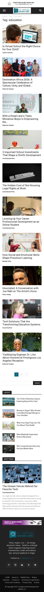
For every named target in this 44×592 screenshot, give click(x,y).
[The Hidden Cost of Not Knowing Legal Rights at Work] (22, 172)
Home (4, 16)
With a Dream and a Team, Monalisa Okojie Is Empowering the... (20, 118)
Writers (34, 577)
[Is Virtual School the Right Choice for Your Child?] (22, 33)
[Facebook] (8, 565)
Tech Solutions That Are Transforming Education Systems (21, 323)
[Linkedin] (22, 565)
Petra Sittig (6, 294)
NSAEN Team (25, 577)
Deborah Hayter (8, 89)
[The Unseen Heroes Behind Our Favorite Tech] (22, 473)
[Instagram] (15, 564)
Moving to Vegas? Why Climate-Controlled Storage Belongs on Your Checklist (29, 413)
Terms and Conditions (12, 582)
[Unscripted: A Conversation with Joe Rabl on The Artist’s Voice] (22, 275)
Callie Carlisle (7, 52)
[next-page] (26, 374)
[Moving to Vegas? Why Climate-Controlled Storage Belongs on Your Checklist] (8, 413)
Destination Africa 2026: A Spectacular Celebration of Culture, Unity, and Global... (17, 82)
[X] (28, 565)
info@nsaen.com (26, 558)
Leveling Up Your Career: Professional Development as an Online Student (20, 221)
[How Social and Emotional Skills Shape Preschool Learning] (22, 242)
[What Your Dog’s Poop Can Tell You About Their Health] (8, 426)
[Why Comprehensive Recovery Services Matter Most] (8, 449)
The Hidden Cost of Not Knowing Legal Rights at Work (21, 187)
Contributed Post (8, 158)
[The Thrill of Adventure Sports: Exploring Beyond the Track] (8, 402)
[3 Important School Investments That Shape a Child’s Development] (22, 139)
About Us (15, 577)
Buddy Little (6, 261)
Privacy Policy (27, 582)
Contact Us (15, 580)
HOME (7, 577)
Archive (36, 582)
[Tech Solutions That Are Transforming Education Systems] (22, 308)
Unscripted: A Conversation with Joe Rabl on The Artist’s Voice (20, 290)
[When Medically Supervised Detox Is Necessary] (8, 437)
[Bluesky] (35, 565)
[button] (4, 10)
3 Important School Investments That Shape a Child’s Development (21, 154)
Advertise (6, 580)
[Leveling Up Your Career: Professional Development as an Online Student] (22, 206)
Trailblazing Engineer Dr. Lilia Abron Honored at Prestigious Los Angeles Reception (21, 357)
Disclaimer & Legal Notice (30, 580)
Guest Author (7, 328)
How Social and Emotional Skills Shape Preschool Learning (20, 256)
